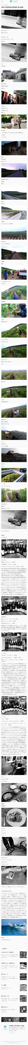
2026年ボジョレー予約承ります (8, 963)
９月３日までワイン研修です (7, 952)
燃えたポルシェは (5, 996)
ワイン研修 (3, 985)
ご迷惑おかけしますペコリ (6, 987)
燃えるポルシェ (4, 1007)
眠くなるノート (4, 974)
